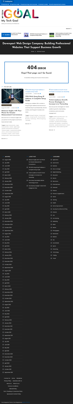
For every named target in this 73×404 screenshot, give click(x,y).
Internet (55, 212)
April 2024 (7, 246)
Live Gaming (56, 218)
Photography (56, 230)
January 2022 (8, 323)
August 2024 (8, 233)
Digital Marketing (57, 172)
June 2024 (7, 240)
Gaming (51, 94)
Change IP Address (33, 115)
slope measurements (15, 135)
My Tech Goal (9, 21)
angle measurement (10, 125)
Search (68, 28)
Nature (54, 227)
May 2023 (7, 280)
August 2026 (8, 159)
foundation (51, 121)
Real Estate (55, 233)
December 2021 (8, 326)
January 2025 (8, 218)
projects (9, 133)
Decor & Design (56, 169)
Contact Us (7, 378)
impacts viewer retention (55, 123)
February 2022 (8, 320)
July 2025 (7, 199)
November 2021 (8, 329)
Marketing (55, 221)
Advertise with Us (17, 381)
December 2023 (9, 258)
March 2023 (7, 286)
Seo (54, 240)
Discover (3, 138)
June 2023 (7, 277)
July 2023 (7, 273)
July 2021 (7, 341)
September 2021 (9, 335)
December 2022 (9, 292)
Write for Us (16, 383)
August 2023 (8, 270)
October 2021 (8, 332)
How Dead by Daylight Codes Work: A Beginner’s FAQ (37, 187)
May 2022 (7, 314)
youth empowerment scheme (57, 4)
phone (3, 132)
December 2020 (9, 354)
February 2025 (8, 215)
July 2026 (7, 163)
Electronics (55, 181)
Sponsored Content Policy (14, 394)
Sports (54, 246)
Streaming (55, 249)
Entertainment (56, 184)
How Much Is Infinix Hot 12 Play (60, 209)
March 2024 (8, 249)
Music (54, 224)
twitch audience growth (62, 126)
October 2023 (8, 264)
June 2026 (7, 166)
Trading (55, 255)
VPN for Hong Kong (41, 118)
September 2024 (9, 230)
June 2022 (7, 310)
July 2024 (7, 236)
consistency (52, 120)
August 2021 (7, 338)
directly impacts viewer (61, 120)
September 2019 (9, 372)
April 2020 (7, 363)
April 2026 (7, 172)
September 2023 (9, 267)
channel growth (60, 118)
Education (55, 175)
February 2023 (8, 289)
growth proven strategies (61, 121)
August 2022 (8, 304)
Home (13, 378)
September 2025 (9, 193)
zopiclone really (15, 4)
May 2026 (7, 169)
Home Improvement (6, 105)
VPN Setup (28, 120)
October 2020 (8, 360)
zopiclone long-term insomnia (29, 4)
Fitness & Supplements (58, 193)
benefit (11, 127)
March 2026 (7, 175)
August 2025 (8, 196)
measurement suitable (15, 130)
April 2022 (7, 317)
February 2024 (8, 252)
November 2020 (9, 357)
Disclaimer (19, 378)
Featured (55, 187)
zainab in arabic (43, 4)
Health (54, 203)
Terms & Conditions (13, 386)
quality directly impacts (60, 125)
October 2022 (8, 298)
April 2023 (7, 283)
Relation (55, 236)
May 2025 (7, 206)
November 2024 (9, 224)
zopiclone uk (5, 4)
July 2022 (7, 307)
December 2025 (9, 184)
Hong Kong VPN (33, 117)
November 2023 (8, 261)
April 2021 (7, 351)
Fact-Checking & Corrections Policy (13, 391)
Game (54, 196)
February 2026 (8, 178)
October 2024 (8, 227)
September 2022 (9, 301)
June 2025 (7, 203)
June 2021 (7, 344)
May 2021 (7, 347)
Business (55, 166)
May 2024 (7, 243)
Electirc (54, 178)
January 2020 (8, 366)
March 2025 (7, 212)
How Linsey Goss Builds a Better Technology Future (36, 181)
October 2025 (8, 190)
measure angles (5, 130)
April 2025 (7, 209)
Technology (33, 118)
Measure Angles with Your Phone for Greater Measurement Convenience (11, 35)
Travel (54, 258)
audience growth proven (59, 116)
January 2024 (8, 255)
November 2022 (8, 295)
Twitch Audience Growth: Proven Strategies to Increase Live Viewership (62, 35)
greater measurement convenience (10, 128)
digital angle (16, 127)
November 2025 (8, 187)
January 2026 (8, 181)
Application (55, 159)
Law (54, 215)
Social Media (56, 243)
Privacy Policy (7, 381)
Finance (55, 190)
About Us (9, 383)
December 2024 (9, 221)
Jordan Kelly (14, 108)
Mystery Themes (26, 402)
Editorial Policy (13, 388)
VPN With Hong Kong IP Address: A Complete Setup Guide (37, 34)
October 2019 (8, 369)
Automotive (56, 163)
